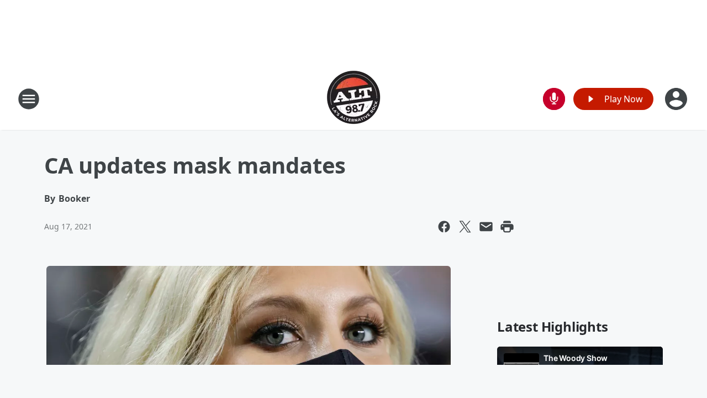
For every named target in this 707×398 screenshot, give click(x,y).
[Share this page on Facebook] (444, 226)
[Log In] (677, 99)
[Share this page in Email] (486, 226)
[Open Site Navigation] (29, 99)
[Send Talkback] (554, 99)
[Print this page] (507, 226)
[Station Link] (353, 99)
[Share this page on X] (465, 226)
